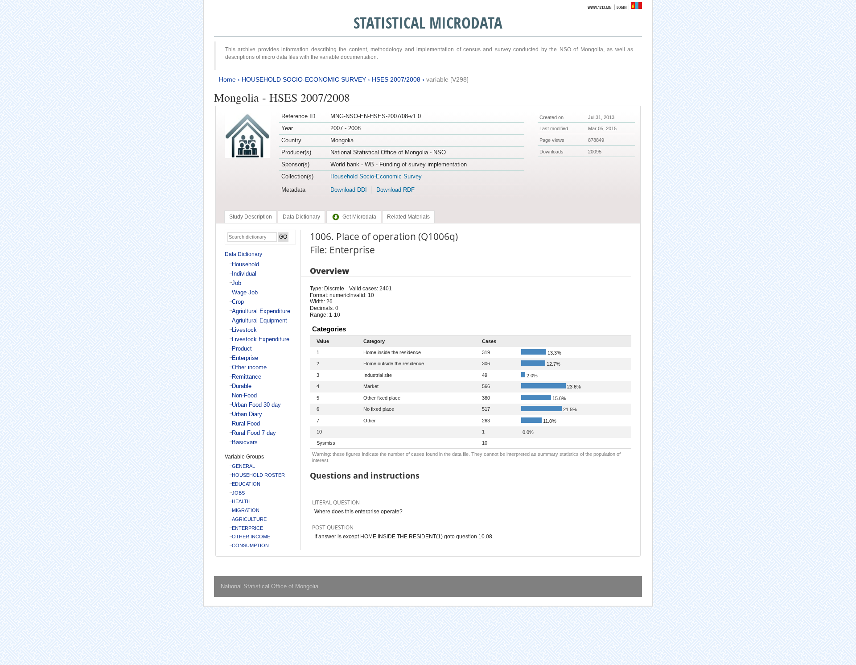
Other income (249, 367)
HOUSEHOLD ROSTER (258, 475)
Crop (238, 301)
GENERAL (243, 466)
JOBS (238, 493)
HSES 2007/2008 (396, 79)
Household (245, 264)
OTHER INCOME (251, 536)
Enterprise (245, 358)
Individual (244, 273)
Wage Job (245, 292)
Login (622, 7)
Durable (241, 386)
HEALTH (241, 501)
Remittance (246, 376)
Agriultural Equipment (259, 320)
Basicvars (245, 442)
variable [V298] (447, 79)
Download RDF (395, 189)
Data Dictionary (243, 254)
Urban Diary (247, 414)
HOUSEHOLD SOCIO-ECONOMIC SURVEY (304, 79)
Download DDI (348, 189)
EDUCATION (246, 484)
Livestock (244, 329)
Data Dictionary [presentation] (301, 217)
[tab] (250, 217)
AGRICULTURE (249, 519)
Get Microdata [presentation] (359, 217)
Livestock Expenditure (260, 339)
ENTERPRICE (247, 528)
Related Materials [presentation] (408, 217)
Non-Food (244, 395)
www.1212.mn (600, 7)
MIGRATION (245, 510)
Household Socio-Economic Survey (376, 176)
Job (236, 283)
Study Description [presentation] (250, 217)
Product (242, 348)
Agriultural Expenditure (261, 311)
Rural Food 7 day (254, 433)
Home (227, 79)
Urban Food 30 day (256, 404)
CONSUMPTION (250, 545)
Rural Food (246, 423)
